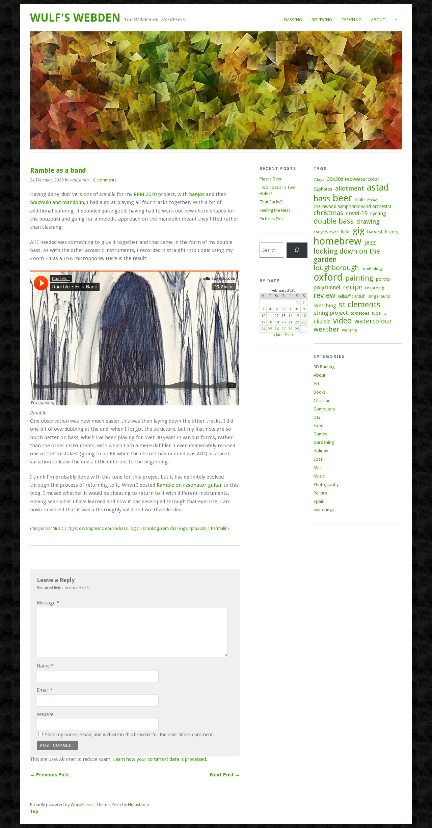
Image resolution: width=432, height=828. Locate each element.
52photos (323, 189)
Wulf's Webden (75, 17)
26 (277, 329)
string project (331, 312)
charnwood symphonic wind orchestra (353, 206)
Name (45, 665)
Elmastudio (138, 804)
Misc (318, 467)
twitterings (324, 509)
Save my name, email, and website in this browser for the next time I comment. (129, 734)
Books (320, 392)
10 (263, 316)
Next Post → (225, 774)
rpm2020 (198, 528)
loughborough (336, 268)
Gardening (324, 442)
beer (342, 198)
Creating (351, 19)
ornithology (372, 268)
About (378, 19)
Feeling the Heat (275, 210)
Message (48, 602)
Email (45, 690)
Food (319, 425)
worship (349, 330)
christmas (328, 213)
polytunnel (327, 287)
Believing (322, 19)
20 (283, 322)
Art (316, 383)
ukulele (322, 322)
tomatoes (360, 313)
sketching (325, 306)
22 (297, 322)
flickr (345, 232)
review (324, 295)
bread (372, 200)
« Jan (277, 335)
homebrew (337, 241)
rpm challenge (174, 528)
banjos (197, 194)
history (391, 231)
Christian (322, 400)
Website (45, 714)
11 (270, 316)
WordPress (81, 804)
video (342, 320)
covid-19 (357, 213)
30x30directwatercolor (353, 179)
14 (290, 316)
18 (270, 322)
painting (359, 278)
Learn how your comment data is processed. (160, 759)
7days (319, 179)
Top (34, 811)
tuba (376, 313)
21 (290, 322)
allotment (349, 188)
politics (383, 279)
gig (358, 230)
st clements (359, 304)
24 (263, 329)
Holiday (321, 450)
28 (290, 329)
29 (297, 329)
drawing (367, 221)
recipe (352, 287)
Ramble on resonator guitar (189, 485)
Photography (326, 484)
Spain (319, 501)
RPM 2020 (145, 194)
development (91, 528)
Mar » (289, 335)
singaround (379, 296)
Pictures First (272, 218)
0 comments (104, 180)
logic (134, 528)
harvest (374, 231)
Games (320, 433)
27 (283, 329)
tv (384, 313)
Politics (320, 492)
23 (304, 322)
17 (263, 322)
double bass (116, 528)
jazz (370, 242)
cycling (378, 213)
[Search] (297, 250)
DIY (317, 417)
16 (304, 316)
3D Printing (324, 366)
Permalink (220, 528)
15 (297, 316)
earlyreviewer (326, 232)
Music (58, 528)
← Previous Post (49, 774)
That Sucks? (271, 201)
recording (150, 528)
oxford (328, 277)
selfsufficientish (352, 296)
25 (270, 329)
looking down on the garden (347, 255)
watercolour (373, 321)
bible (359, 199)
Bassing (293, 19)
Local (319, 459)
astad (378, 187)
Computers (324, 408)
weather (326, 329)
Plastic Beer (271, 178)
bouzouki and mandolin (57, 202)
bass (322, 198)
